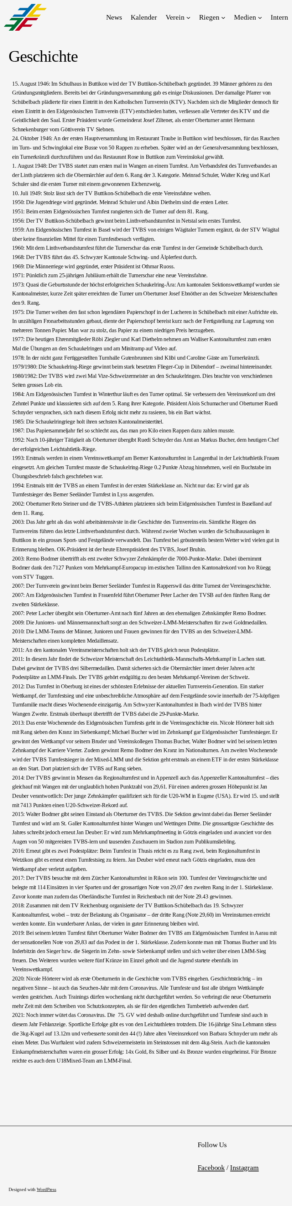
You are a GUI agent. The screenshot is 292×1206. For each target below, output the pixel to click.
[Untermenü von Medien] (260, 17)
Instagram (244, 1167)
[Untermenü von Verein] (188, 17)
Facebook (211, 1167)
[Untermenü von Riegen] (223, 17)
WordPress (46, 1189)
